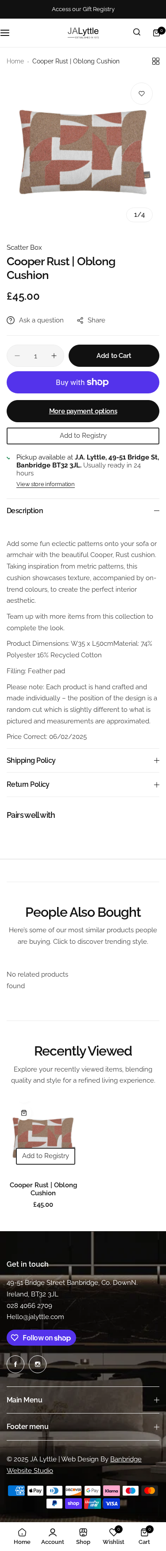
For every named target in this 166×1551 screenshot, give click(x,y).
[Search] (137, 33)
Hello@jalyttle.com (35, 1317)
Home (15, 61)
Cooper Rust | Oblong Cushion (43, 1189)
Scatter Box (24, 247)
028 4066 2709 (29, 1306)
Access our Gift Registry (83, 9)
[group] (83, 152)
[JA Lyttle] (83, 32)
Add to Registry (83, 436)
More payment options (83, 411)
